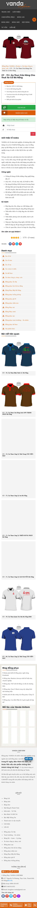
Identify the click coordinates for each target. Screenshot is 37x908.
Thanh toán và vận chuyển (12, 820)
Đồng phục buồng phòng (13, 294)
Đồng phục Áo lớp (11, 282)
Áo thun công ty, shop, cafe (13, 277)
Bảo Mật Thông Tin (10, 817)
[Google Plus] (7, 896)
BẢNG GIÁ (20, 17)
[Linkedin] (11, 896)
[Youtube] (14, 896)
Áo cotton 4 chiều (10, 269)
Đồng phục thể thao (11, 324)
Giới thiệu (7, 824)
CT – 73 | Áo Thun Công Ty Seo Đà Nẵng (14, 495)
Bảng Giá (7, 798)
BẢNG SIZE (16, 22)
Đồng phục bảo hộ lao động (14, 286)
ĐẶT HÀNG (26, 22)
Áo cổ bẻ (8, 256)
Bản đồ (9, 880)
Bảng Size (7, 805)
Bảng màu (7, 801)
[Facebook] (3, 896)
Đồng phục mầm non (11, 303)
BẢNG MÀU (5, 22)
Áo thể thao (9, 273)
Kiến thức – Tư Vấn (10, 811)
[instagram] (18, 896)
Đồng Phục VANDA (8, 66)
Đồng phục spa (10, 316)
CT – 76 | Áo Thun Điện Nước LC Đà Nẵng (15, 373)
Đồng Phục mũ (10, 307)
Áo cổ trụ (8, 264)
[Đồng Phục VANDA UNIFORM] (18, 5)
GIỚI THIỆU (17, 12)
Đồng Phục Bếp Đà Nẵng (13, 290)
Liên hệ (6, 827)
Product (18, 66)
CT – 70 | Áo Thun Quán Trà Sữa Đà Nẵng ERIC (17, 617)
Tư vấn (4, 27)
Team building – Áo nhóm (12, 835)
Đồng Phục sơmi (10, 311)
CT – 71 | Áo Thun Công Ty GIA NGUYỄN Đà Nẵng (18, 577)
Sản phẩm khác (10, 328)
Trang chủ (5, 12)
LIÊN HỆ (12, 27)
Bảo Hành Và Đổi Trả (10, 814)
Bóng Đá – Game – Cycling (12, 838)
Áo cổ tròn (8, 260)
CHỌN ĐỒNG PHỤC (8, 17)
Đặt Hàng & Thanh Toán (11, 808)
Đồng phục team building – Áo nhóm (17, 320)
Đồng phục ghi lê (10, 299)
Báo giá (6, 871)
